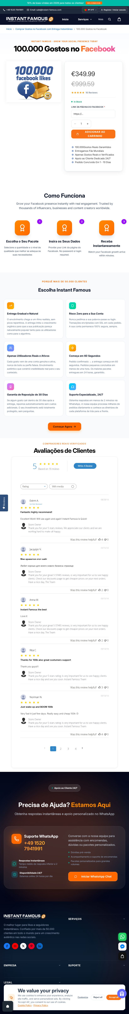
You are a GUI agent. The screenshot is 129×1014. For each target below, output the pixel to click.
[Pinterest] (31, 946)
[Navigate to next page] (83, 748)
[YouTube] (15, 946)
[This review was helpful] (99, 539)
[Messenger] (122, 946)
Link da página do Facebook (88, 107)
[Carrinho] (122, 956)
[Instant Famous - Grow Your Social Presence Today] (30, 19)
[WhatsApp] (122, 937)
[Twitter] (23, 946)
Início (9, 29)
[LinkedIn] (39, 946)
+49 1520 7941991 (34, 845)
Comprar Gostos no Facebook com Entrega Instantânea (44, 29)
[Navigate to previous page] (46, 748)
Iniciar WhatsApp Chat (96, 876)
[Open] (7, 1006)
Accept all (114, 997)
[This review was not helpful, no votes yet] (105, 539)
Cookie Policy (25, 1005)
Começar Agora (62, 426)
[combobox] (34, 486)
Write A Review (85, 465)
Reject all (97, 997)
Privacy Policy (41, 1005)
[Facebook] (7, 946)
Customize (83, 997)
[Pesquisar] (109, 19)
